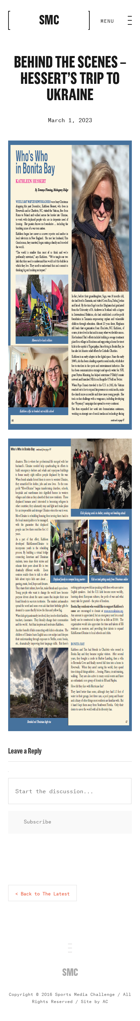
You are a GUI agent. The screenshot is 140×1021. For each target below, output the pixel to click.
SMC (70, 972)
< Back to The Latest (42, 892)
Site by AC (94, 1001)
